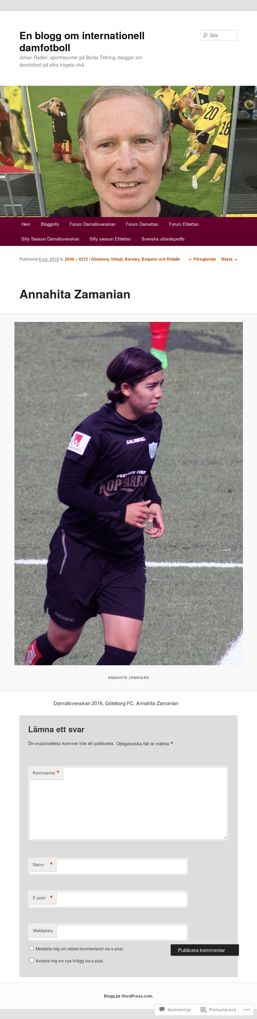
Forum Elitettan (184, 224)
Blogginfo (50, 224)
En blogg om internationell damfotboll (82, 41)
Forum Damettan (142, 224)
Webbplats (43, 930)
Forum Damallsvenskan (92, 224)
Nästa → (229, 259)
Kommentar (46, 772)
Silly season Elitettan (110, 238)
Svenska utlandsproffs (163, 238)
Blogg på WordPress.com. (128, 996)
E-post (43, 897)
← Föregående (202, 259)
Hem (25, 224)
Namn (43, 864)
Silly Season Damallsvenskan (50, 238)
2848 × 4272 (76, 259)
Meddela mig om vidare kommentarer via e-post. (79, 948)
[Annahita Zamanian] (128, 493)
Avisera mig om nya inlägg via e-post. (70, 960)
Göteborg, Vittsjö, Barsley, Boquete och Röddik (135, 259)
